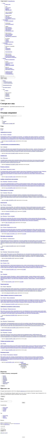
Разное (4, 58)
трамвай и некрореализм (6, 330)
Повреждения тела (12, 308)
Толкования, (5, 19)
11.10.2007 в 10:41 (12, 140)
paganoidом (6, 423)
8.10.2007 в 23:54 (15, 327)
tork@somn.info (7, 424)
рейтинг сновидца (10, 18)
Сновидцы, (5, 42)
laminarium (8, 164)
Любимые (9, 134)
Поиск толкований (9, 20)
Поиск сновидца (8, 44)
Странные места (11, 238)
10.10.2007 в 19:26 (11, 176)
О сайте (4, 409)
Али (7, 187)
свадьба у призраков (5, 213)
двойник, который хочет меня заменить (9, 179)
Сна (6, 47)
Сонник (7, 40)
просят (8, 29)
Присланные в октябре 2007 (9, 123)
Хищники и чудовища (12, 181)
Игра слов (10, 192)
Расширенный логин (7, 85)
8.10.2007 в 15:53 (11, 349)
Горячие (7, 8)
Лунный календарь (9, 41)
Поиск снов (7, 4)
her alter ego (8, 327)
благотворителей (17, 423)
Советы (7, 39)
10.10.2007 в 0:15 (12, 246)
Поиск (4, 416)
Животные (9, 286)
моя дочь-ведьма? (4, 260)
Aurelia (7, 246)
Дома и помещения (11, 297)
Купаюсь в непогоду (4, 166)
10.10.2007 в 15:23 (11, 187)
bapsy (7, 349)
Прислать (5, 417)
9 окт (1, 247)
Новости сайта (8, 68)
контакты (8, 55)
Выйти (6, 90)
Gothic (7, 200)
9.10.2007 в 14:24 (13, 292)
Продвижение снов (9, 30)
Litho (6, 222)
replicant (8, 292)
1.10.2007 (22, 362)
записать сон (23, 391)
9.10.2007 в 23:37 (10, 258)
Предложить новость (9, 69)
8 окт (1, 316)
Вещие (4, 381)
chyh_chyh (8, 153)
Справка (4, 408)
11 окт (1, 129)
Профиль (7, 94)
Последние (8, 7)
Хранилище (5, 415)
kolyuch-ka (8, 304)
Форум (4, 410)
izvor (7, 140)
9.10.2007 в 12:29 (14, 304)
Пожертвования (8, 72)
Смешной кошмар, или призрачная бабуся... (10, 144)
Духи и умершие (11, 216)
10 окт (1, 142)
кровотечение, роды (4, 224)
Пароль (2, 77)
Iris (6, 258)
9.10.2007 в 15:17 (13, 269)
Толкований (7, 48)
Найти (23, 402)
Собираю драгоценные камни (7, 341)
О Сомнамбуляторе (9, 73)
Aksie (6, 176)
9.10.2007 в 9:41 (13, 315)
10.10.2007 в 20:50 (14, 153)
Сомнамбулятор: (11, 1)
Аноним (7, 211)
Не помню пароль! (7, 87)
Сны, (4, 3)
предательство (3, 202)
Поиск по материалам (10, 59)
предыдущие (23, 364)
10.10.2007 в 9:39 (11, 222)
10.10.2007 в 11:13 (13, 211)
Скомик (8, 233)
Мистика (5, 216)
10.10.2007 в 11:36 (12, 200)
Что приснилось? (5, 115)
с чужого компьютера (7, 82)
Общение (7, 93)
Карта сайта (5, 407)
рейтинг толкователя (10, 36)
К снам (8, 35)
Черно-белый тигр (4, 284)
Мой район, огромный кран (6, 236)
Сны (4, 122)
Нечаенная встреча (4, 352)
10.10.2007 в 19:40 (14, 164)
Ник (1, 76)
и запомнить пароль (7, 81)
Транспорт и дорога (11, 169)
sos (6, 362)
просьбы (8, 28)
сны (7, 16)
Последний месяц (9, 24)
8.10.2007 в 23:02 (11, 338)
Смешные (5, 146)
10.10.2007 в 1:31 (13, 233)
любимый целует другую (5, 132)
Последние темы (9, 62)
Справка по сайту (9, 71)
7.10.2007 (24, 211)
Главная (4, 121)
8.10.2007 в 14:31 (10, 362)
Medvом (1, 423)
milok (7, 338)
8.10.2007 (23, 246)
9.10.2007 (24, 233)
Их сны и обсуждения (10, 56)
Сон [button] (1, 109)
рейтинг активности (10, 57)
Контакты (7, 96)
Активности (8, 49)
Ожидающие (8, 27)
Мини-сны (5, 158)
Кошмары (5, 181)
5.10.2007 (22, 281)
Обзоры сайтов (8, 13)
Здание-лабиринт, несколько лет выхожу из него (11, 295)
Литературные (6, 382)
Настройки (7, 98)
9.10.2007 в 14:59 (10, 281)
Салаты (2, 249)
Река (1, 271)
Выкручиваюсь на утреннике (6, 190)
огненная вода (3, 155)
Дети (8, 263)
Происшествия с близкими (13, 251)
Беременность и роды (11, 227)
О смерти (10, 332)
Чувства (4, 134)
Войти (2, 78)
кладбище (2, 318)
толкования (8, 34)
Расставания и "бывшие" (12, 354)
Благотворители (8, 51)
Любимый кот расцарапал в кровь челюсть (10, 306)
